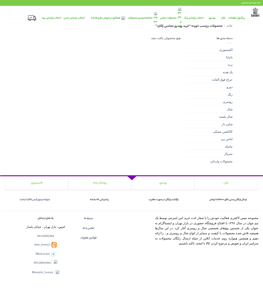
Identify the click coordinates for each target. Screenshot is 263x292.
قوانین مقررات (88, 238)
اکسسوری (226, 49)
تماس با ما (88, 228)
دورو (230, 87)
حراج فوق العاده (222, 79)
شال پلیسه (226, 116)
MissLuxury (43, 253)
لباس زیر (227, 139)
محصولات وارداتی (221, 161)
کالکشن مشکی (223, 131)
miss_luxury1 (42, 244)
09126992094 (45, 235)
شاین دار (227, 124)
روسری (228, 101)
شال (230, 109)
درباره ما (88, 218)
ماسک (229, 146)
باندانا (229, 57)
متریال (228, 153)
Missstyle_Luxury (42, 272)
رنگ (230, 94)
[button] (14, 12)
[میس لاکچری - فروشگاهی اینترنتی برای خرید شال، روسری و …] (255, 12)
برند (230, 64)
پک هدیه (228, 72)
